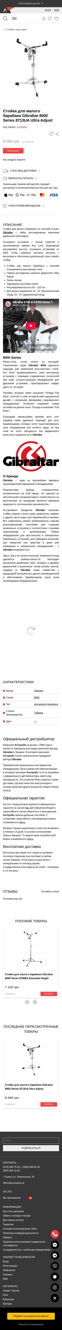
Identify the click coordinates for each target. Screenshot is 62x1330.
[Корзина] (56, 18)
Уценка (15, 1290)
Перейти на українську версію (31, 1316)
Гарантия (8, 1224)
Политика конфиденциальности (20, 1233)
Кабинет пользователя (19, 1257)
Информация (12, 1207)
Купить (48, 993)
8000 (36, 697)
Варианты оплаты (21, 178)
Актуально (10, 1286)
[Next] (35, 1002)
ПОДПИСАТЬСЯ (31, 1148)
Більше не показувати (31, 1324)
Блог (48, 10)
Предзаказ (13, 150)
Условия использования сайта (20, 1228)
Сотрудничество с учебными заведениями (26, 1249)
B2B (56, 10)
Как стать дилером (13, 1211)
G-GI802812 (10, 1104)
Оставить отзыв (50, 891)
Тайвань (38, 713)
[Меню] (14, 18)
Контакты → (11, 1162)
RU (10, 1191)
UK (4, 1191)
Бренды (7, 1303)
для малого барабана (46, 704)
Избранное (9, 1270)
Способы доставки (23, 171)
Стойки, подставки (16, 29)
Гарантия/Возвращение (24, 205)
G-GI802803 (10, 994)
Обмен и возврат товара (16, 1215)
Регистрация (10, 1266)
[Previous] (27, 1002)
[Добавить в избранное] (51, 134)
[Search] (5, 18)
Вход (6, 1261)
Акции (6, 1290)
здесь (22, 822)
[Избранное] (49, 18)
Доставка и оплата (13, 1220)
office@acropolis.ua (13, 1183)
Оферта (7, 1237)
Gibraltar (8, 232)
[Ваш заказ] (44, 18)
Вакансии (8, 1299)
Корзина (7, 1274)
